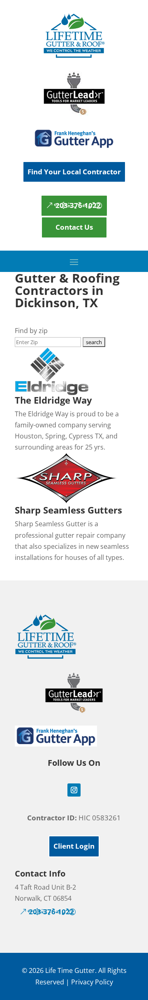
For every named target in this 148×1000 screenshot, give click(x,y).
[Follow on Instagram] (74, 790)
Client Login (74, 846)
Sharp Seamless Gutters (68, 510)
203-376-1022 (78, 205)
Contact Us (74, 227)
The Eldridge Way (53, 400)
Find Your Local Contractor (74, 171)
